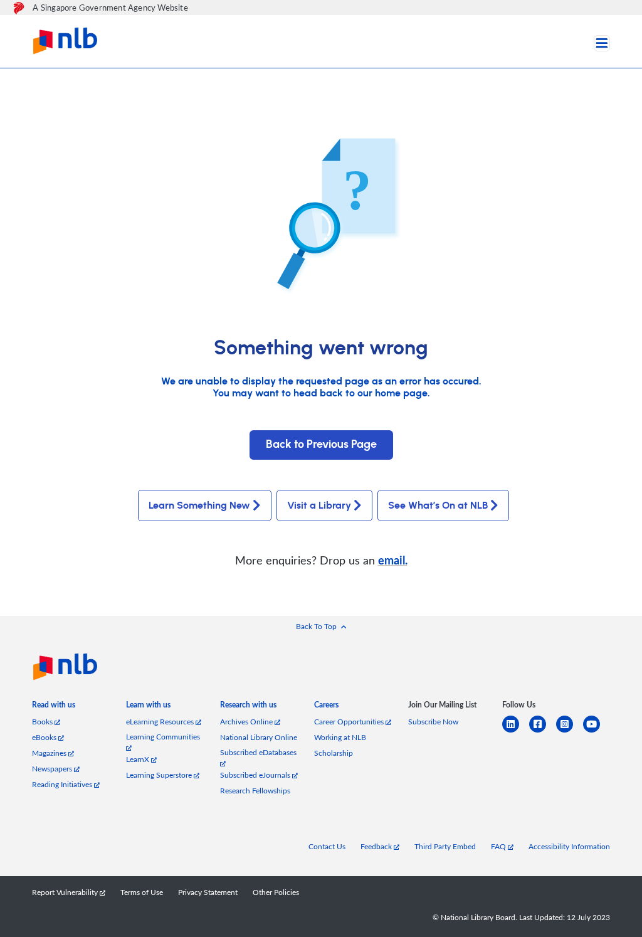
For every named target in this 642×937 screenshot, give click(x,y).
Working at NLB (340, 737)
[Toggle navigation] (602, 43)
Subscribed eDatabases (258, 752)
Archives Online (247, 721)
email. (393, 560)
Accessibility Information (569, 846)
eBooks (45, 737)
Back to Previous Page (321, 444)
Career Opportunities (350, 721)
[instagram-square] (569, 732)
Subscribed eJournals (256, 775)
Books (43, 721)
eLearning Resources (161, 721)
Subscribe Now (433, 721)
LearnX (138, 759)
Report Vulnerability (66, 892)
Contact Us (326, 846)
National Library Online (258, 737)
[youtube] (596, 732)
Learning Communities (163, 736)
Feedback (377, 846)
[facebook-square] (542, 732)
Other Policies (276, 892)
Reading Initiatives (63, 784)
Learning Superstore (160, 775)
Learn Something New (199, 505)
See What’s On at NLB (438, 505)
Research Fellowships (255, 790)
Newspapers (53, 768)
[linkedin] (515, 732)
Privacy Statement (208, 892)
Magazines (50, 753)
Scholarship (333, 753)
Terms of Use (141, 892)
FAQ (499, 846)
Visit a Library (319, 505)
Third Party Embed (445, 846)
